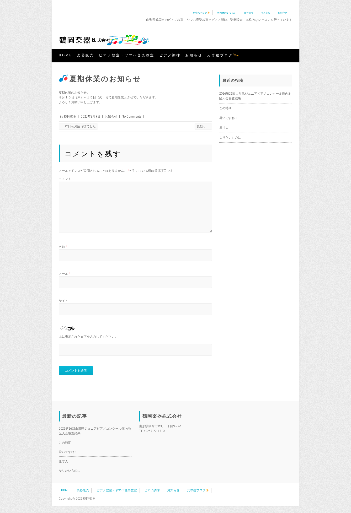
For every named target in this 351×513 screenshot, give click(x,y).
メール (64, 274)
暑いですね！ (228, 118)
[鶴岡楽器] (104, 40)
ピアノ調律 (170, 55)
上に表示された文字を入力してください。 (88, 337)
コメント (65, 179)
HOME (65, 55)
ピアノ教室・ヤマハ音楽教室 (126, 55)
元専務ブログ (200, 12)
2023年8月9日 (90, 116)
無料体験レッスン (226, 12)
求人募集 (265, 12)
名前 (63, 247)
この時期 (225, 108)
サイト (63, 301)
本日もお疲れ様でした (78, 126)
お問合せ (282, 12)
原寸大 (224, 128)
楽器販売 (85, 55)
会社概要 (248, 12)
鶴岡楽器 (70, 116)
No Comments (131, 116)
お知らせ (193, 55)
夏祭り (203, 126)
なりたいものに (230, 137)
